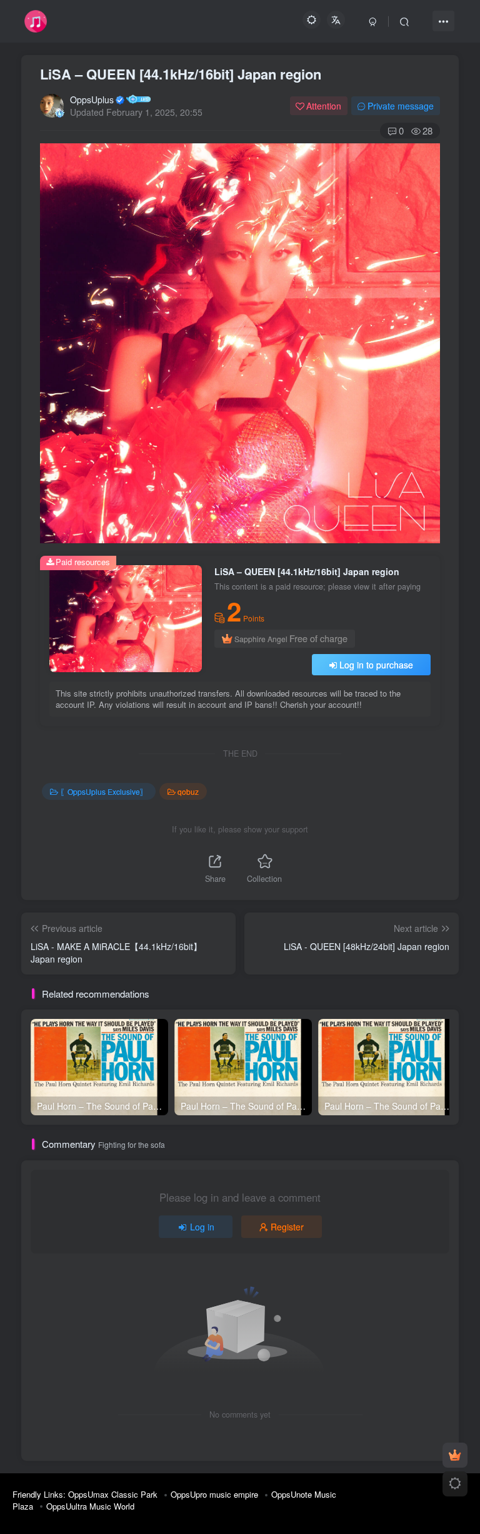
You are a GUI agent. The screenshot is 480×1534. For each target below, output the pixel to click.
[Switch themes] (455, 1483)
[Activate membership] (455, 1455)
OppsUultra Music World (90, 1506)
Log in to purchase (376, 664)
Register (287, 1226)
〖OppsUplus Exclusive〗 (104, 791)
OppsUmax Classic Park (113, 1494)
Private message (401, 106)
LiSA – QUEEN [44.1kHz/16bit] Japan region (180, 74)
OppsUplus (92, 99)
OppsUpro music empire (214, 1494)
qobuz (188, 791)
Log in (202, 1226)
